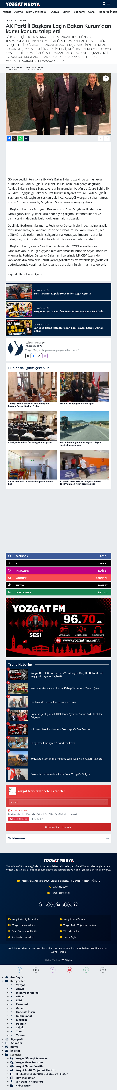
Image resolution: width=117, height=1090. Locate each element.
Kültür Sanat (24, 1016)
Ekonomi (79, 12)
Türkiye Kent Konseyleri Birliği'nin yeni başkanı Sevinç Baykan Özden (28, 405)
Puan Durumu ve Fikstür (24, 931)
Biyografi (16, 1039)
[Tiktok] (64, 904)
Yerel (23, 20)
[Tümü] (107, 838)
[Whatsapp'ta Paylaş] (20, 138)
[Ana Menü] (108, 4)
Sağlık (20, 1027)
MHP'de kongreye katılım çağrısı (77, 403)
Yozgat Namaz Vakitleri (24, 925)
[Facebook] (33, 355)
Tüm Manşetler (71, 931)
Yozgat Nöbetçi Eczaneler (25, 919)
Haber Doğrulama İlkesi (41, 948)
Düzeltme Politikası (65, 948)
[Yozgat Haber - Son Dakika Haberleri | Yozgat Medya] (23, 4)
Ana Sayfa (16, 977)
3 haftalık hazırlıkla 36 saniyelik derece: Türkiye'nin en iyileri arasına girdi (80, 482)
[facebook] (19, 970)
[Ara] (104, 4)
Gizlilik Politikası (99, 948)
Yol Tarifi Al (38, 819)
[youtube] (69, 970)
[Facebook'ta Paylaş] (9, 138)
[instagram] (52, 970)
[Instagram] (45, 355)
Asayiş (18, 12)
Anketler (16, 1043)
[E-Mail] (27, 355)
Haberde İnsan (108, 12)
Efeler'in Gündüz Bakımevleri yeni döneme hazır (30, 482)
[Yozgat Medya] (15, 348)
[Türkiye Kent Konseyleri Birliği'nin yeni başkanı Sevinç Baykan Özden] (32, 387)
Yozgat (6, 12)
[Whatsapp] (69, 904)
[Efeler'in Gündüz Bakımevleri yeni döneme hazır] (32, 464)
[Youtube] (58, 904)
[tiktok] (103, 970)
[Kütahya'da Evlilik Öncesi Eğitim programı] (32, 425)
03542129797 (60, 886)
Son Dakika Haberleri (22, 937)
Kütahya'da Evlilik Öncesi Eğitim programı (30, 442)
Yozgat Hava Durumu (75, 919)
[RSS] (75, 904)
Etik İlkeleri (83, 948)
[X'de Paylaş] (14, 138)
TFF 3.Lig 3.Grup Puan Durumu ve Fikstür (42, 1074)
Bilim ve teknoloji (36, 12)
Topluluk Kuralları (17, 948)
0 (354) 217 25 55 (19, 819)
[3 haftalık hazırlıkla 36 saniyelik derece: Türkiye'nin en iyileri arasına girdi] (84, 464)
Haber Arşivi (70, 937)
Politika (21, 1023)
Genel (91, 12)
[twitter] (36, 970)
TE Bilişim (67, 960)
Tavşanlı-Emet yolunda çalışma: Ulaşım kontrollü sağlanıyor (80, 443)
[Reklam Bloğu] (58, 627)
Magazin (21, 1019)
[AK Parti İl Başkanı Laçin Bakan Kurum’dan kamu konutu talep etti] (59, 104)
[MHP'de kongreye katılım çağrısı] (84, 387)
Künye (53, 951)
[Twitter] (39, 355)
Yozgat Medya (33, 345)
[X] (47, 904)
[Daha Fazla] (26, 138)
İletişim (63, 951)
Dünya (55, 12)
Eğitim (66, 12)
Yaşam (20, 1035)
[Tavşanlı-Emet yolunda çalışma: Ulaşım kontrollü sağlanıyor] (84, 425)
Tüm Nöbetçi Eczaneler (60, 827)
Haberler (11, 20)
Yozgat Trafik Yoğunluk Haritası (79, 925)
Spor (19, 1031)
